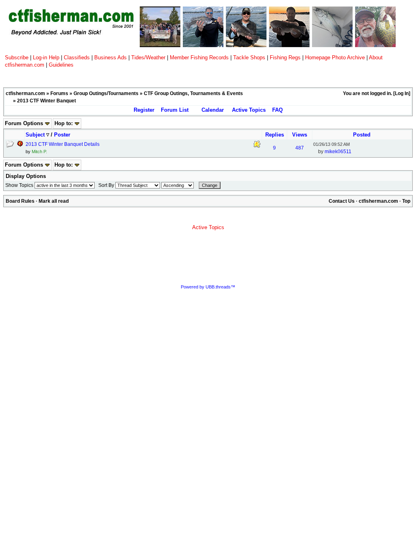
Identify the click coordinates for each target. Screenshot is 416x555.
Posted (361, 135)
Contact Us (342, 201)
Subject (36, 135)
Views (299, 135)
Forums (59, 93)
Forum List (174, 110)
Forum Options (25, 123)
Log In (402, 93)
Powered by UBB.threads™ (208, 286)
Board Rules (20, 201)
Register (144, 110)
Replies (274, 135)
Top (406, 201)
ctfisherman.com (25, 93)
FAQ (277, 110)
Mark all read (54, 201)
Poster (62, 135)
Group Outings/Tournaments (106, 93)
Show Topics (19, 185)
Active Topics (249, 110)
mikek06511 (338, 151)
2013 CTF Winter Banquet (46, 101)
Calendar (213, 110)
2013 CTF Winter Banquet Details (63, 144)
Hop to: (64, 123)
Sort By (106, 185)
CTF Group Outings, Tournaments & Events (193, 93)
